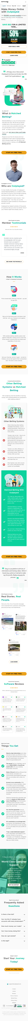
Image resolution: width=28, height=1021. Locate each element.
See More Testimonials (14, 261)
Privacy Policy (14, 1000)
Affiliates (14, 1002)
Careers (14, 991)
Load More (14, 662)
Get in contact (14, 885)
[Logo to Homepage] (5, 2)
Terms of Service (14, 995)
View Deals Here (14, 46)
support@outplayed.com (15, 984)
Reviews (14, 993)
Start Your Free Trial (13, 52)
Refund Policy (14, 998)
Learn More (14, 55)
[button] (25, 1)
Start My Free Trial (14, 152)
